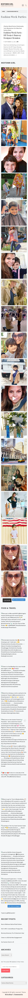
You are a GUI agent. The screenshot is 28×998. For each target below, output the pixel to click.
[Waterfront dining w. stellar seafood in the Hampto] (14, 705)
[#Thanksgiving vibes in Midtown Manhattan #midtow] (14, 80)
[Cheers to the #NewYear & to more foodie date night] (14, 678)
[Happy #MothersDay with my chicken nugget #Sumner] (14, 160)
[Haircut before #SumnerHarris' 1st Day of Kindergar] (14, 213)
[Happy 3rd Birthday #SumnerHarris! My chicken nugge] (14, 531)
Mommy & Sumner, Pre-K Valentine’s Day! (12, 933)
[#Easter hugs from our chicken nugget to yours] (14, 266)
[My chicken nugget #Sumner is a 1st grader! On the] (14, 133)
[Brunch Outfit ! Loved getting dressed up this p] (14, 504)
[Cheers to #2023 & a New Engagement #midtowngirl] (14, 319)
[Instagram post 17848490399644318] (14, 584)
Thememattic (18, 994)
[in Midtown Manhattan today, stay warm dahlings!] (14, 451)
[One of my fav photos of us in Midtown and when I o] (14, 107)
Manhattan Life (11, 28)
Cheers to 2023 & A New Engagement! (11, 937)
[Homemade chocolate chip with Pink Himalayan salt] (14, 652)
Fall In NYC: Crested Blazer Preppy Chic (12, 928)
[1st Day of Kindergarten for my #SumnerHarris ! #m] (14, 186)
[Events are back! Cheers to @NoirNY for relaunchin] (14, 758)
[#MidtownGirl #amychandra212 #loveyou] (14, 425)
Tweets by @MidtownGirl (8, 913)
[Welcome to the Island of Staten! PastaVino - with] (14, 731)
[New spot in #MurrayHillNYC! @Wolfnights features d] (14, 625)
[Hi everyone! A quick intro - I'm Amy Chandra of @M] (14, 891)
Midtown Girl (7, 4)
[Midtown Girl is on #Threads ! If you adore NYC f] (14, 239)
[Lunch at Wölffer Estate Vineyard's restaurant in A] (14, 864)
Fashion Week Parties (10, 26)
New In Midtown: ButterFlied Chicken (11, 924)
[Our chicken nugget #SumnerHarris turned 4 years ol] (14, 372)
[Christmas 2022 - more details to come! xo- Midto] (14, 398)
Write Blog (8, 994)
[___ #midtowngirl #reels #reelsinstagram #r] (14, 558)
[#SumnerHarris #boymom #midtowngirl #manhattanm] (14, 345)
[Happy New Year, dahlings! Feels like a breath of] (14, 292)
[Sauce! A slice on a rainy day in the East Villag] (14, 784)
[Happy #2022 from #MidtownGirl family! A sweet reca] (14, 478)
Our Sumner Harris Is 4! (7, 942)
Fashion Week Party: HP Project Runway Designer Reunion (13, 35)
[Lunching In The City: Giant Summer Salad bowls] (14, 838)
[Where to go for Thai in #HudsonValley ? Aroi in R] (14, 811)
